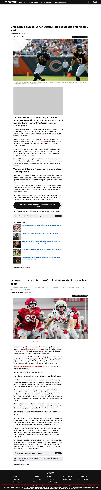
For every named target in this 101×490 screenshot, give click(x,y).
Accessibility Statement (20, 482)
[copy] (23, 37)
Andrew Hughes (17, 292)
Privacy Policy (37, 479)
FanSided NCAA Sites (61, 2)
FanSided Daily (82, 476)
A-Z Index (36, 482)
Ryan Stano (16, 33)
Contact (49, 476)
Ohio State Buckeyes (24, 267)
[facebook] (91, 2)
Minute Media (11, 485)
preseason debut (46, 141)
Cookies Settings (52, 482)
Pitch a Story (17, 479)
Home (15, 267)
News (24, 2)
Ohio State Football (33, 2)
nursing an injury (31, 195)
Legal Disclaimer (83, 479)
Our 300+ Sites (67, 476)
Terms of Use (51, 479)
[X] (88, 2)
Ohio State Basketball (47, 2)
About (20, 2)
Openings (36, 476)
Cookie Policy (67, 479)
